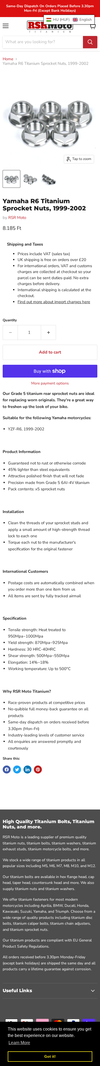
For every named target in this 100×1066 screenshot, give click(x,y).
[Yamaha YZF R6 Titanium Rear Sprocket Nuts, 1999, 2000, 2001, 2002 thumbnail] (11, 178)
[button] (69, 19)
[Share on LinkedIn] (27, 770)
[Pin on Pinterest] (38, 770)
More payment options (50, 383)
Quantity (10, 320)
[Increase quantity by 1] (48, 332)
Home (8, 59)
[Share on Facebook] (7, 770)
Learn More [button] (19, 1042)
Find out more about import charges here (54, 301)
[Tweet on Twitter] (17, 770)
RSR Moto (17, 217)
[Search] (90, 42)
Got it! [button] (50, 1056)
